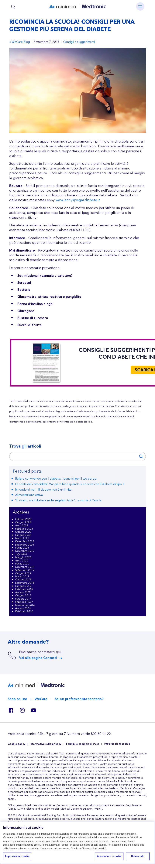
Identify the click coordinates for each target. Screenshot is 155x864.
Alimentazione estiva (29, 495)
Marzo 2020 (22, 563)
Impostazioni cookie (117, 744)
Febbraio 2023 (24, 529)
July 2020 (21, 554)
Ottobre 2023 (23, 519)
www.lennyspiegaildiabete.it (78, 200)
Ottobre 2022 (23, 532)
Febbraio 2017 (24, 602)
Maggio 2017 (23, 599)
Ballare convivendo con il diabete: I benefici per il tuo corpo (55, 478)
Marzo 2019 (22, 576)
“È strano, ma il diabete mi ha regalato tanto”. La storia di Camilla (58, 500)
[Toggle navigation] (140, 6)
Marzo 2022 (22, 538)
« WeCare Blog (19, 42)
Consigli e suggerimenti (79, 42)
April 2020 (21, 560)
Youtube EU (33, 710)
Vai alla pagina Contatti (38, 658)
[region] (77, 843)
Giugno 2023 (23, 522)
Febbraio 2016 (24, 611)
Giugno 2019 (23, 573)
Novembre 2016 (25, 605)
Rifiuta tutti (137, 856)
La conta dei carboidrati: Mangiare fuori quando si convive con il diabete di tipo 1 (69, 484)
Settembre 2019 (24, 570)
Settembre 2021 (24, 545)
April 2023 (21, 525)
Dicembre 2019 (24, 567)
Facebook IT (11, 710)
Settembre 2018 (24, 583)
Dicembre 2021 (24, 541)
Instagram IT (22, 710)
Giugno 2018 (23, 586)
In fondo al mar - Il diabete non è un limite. (43, 489)
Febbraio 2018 (24, 589)
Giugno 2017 (23, 595)
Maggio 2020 (23, 557)
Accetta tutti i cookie (109, 856)
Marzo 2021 (22, 548)
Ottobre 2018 (23, 579)
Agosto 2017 (22, 592)
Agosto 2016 (22, 608)
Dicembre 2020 (24, 551)
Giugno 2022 (23, 535)
